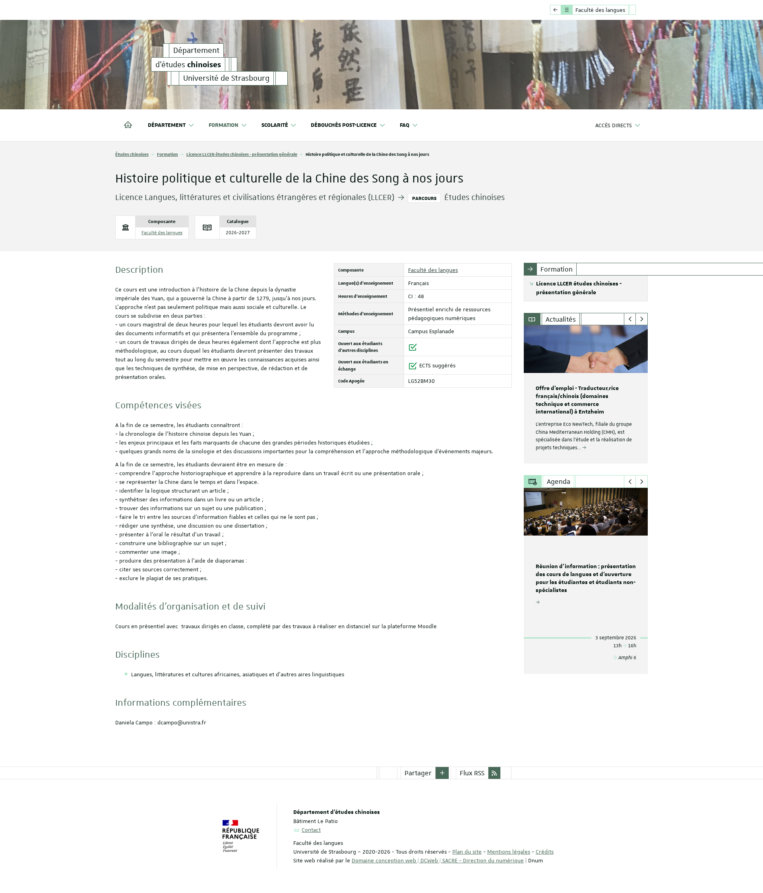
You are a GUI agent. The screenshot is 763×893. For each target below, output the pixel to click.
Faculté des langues (161, 233)
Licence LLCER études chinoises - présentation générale (241, 154)
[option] (586, 394)
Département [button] (167, 125)
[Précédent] (630, 319)
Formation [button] (223, 125)
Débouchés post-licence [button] (344, 125)
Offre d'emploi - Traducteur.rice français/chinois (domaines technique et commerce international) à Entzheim (577, 400)
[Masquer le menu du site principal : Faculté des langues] (638, 10)
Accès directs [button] (613, 125)
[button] (442, 773)
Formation (167, 154)
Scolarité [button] (274, 125)
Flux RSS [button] (472, 773)
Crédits (545, 851)
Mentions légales (508, 851)
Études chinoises (132, 154)
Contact (311, 829)
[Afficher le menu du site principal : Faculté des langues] (555, 10)
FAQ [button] (404, 125)
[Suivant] (641, 319)
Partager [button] (418, 773)
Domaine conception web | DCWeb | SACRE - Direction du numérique (438, 860)
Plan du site (467, 851)
